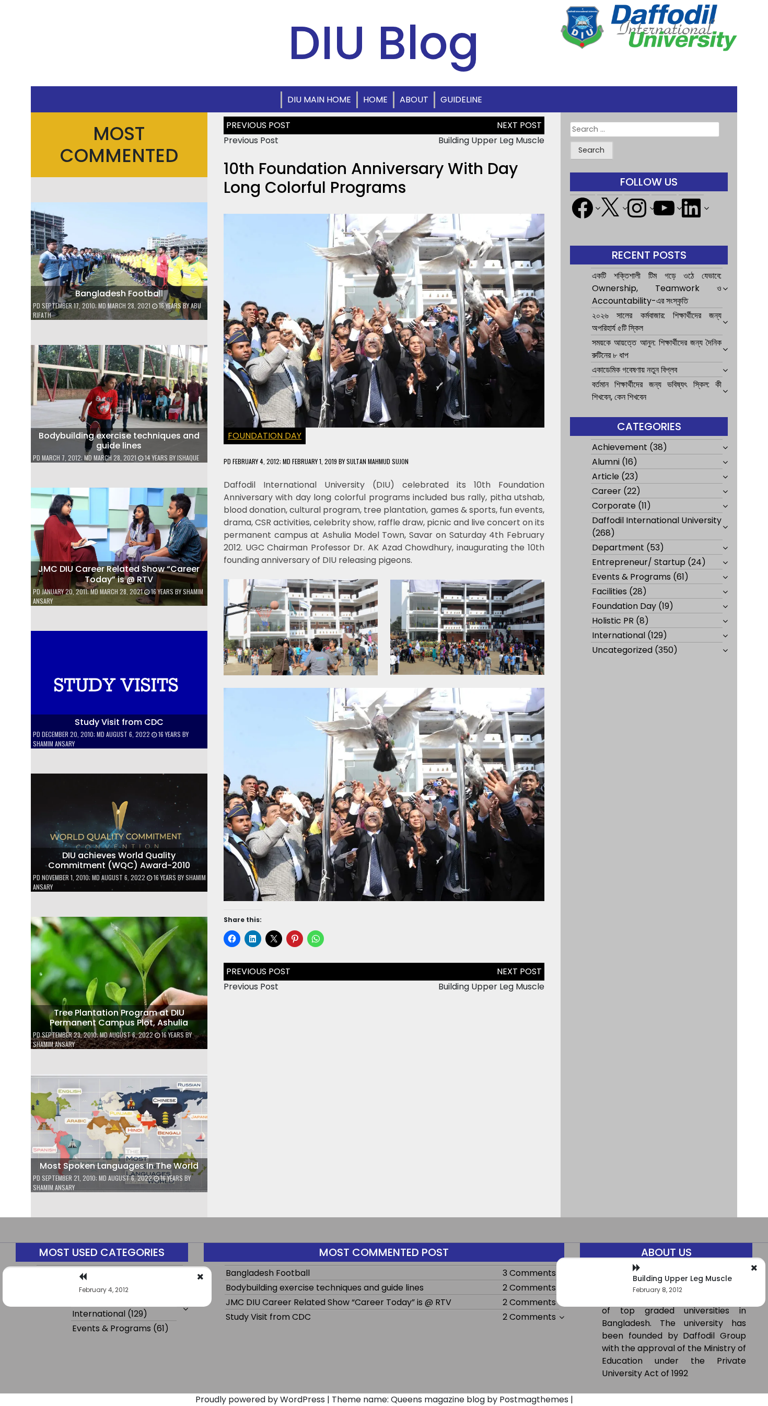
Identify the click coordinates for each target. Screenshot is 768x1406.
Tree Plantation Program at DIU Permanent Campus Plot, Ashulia (119, 1018)
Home (375, 100)
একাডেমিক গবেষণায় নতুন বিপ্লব (634, 370)
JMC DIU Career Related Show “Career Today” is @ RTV (119, 574)
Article (605, 476)
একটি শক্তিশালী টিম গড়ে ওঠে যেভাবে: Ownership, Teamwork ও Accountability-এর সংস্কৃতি (657, 288)
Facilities (609, 591)
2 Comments (529, 1288)
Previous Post (251, 140)
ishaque (188, 457)
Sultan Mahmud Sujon (377, 461)
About (414, 100)
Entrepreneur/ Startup (638, 562)
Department (618, 547)
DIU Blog (384, 42)
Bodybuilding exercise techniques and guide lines (119, 441)
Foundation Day (264, 436)
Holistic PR (613, 621)
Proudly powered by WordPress (260, 1399)
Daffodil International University (657, 520)
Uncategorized (622, 650)
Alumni (606, 462)
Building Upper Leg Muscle (491, 140)
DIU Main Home (319, 100)
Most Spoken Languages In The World (119, 1166)
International (618, 635)
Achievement (619, 447)
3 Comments (529, 1273)
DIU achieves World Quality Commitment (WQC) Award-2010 (119, 860)
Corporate (614, 506)
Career (606, 491)
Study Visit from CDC (119, 722)
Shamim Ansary (54, 743)
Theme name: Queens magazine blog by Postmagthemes (450, 1399)
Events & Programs (631, 577)
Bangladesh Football (119, 293)
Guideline (461, 100)
